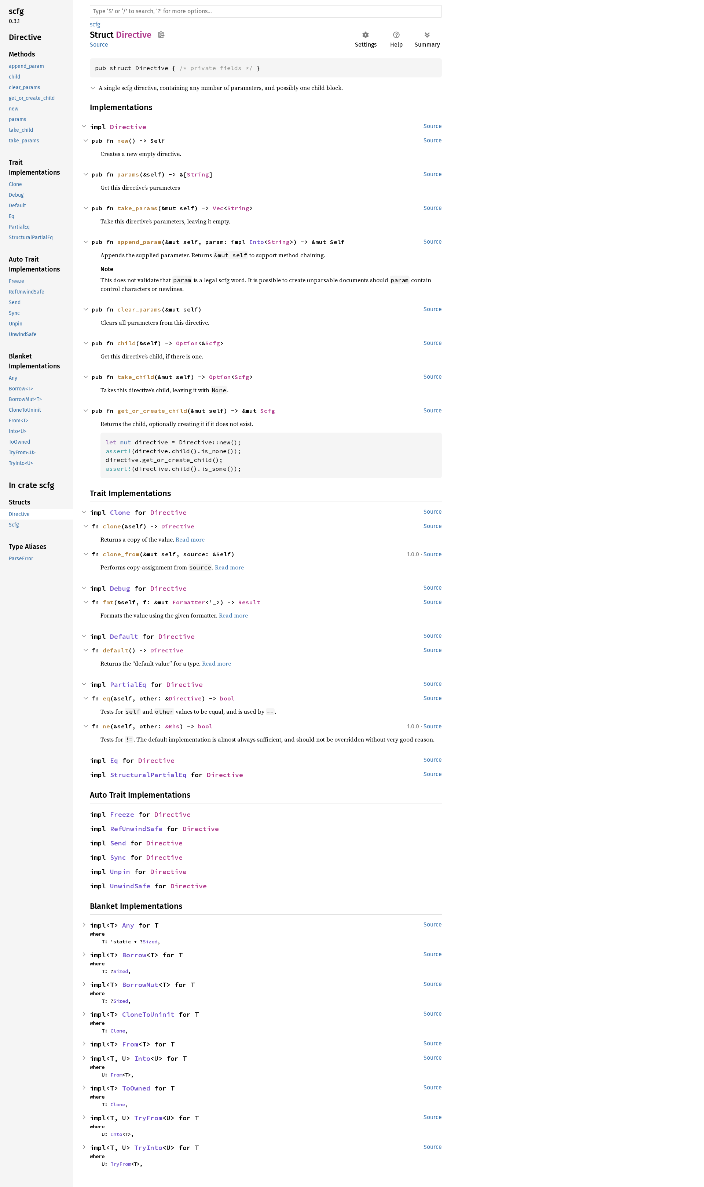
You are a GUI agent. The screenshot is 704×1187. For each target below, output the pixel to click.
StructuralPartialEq (148, 775)
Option (187, 343)
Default (124, 636)
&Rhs (172, 726)
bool (227, 698)
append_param (139, 241)
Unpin (120, 871)
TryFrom (148, 1118)
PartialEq (128, 684)
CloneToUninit (148, 1014)
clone (112, 526)
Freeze (122, 814)
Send (118, 843)
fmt (108, 602)
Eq (114, 760)
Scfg (212, 343)
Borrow (134, 955)
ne (106, 726)
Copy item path (161, 34)
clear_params (139, 309)
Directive (128, 127)
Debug (120, 588)
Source (99, 44)
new (122, 140)
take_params (137, 208)
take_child (135, 377)
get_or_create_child (152, 410)
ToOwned (136, 1088)
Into (256, 241)
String (198, 174)
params (128, 174)
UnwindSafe (130, 886)
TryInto (148, 1147)
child (126, 343)
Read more (190, 539)
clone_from (121, 554)
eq (106, 698)
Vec (218, 208)
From (130, 1044)
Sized (150, 941)
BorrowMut (140, 984)
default (115, 650)
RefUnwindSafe (136, 828)
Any (128, 925)
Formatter (188, 602)
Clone (120, 512)
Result (249, 602)
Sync (118, 857)
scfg (95, 24)
